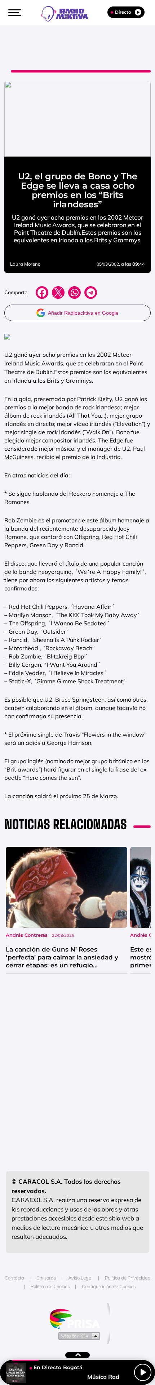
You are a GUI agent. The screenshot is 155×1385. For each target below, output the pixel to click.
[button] (14, 12)
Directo (123, 12)
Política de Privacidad (128, 1278)
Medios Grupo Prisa (77, 1335)
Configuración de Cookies (109, 1286)
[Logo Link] (68, 13)
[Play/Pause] (142, 1372)
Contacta (14, 1278)
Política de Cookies (50, 1286)
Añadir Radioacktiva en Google (83, 313)
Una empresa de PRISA (77, 1318)
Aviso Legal (80, 1278)
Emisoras (46, 1278)
